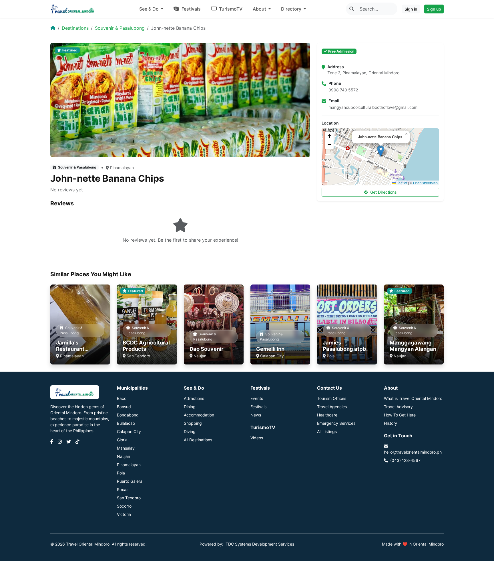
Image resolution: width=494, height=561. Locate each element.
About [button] (260, 9)
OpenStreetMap (425, 182)
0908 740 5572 (343, 89)
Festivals (190, 9)
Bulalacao (126, 423)
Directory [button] (291, 9)
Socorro (124, 506)
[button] (380, 151)
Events (256, 398)
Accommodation (199, 414)
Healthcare (327, 414)
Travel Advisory (398, 406)
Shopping (193, 423)
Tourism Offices (331, 398)
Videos (256, 437)
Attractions (194, 398)
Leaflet (401, 182)
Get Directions (383, 192)
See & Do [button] (149, 9)
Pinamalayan (122, 167)
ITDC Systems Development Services (259, 544)
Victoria (124, 514)
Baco (121, 398)
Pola (121, 472)
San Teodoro (129, 497)
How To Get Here (400, 414)
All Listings (327, 431)
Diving (190, 431)
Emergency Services (336, 423)
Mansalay (126, 448)
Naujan (123, 456)
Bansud (124, 406)
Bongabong (128, 414)
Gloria (122, 439)
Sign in (411, 9)
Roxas (122, 489)
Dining (190, 406)
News (255, 414)
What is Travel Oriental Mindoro (413, 398)
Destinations (75, 28)
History (390, 423)
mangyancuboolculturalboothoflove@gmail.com (372, 107)
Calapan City (129, 431)
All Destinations (198, 439)
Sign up (434, 9)
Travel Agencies (332, 406)
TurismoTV (230, 9)
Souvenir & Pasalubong (120, 28)
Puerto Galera (129, 481)
